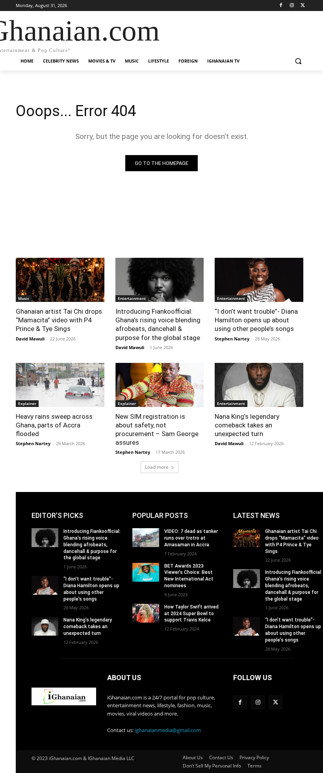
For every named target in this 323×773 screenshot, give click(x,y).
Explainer (27, 403)
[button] (298, 61)
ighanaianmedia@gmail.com (168, 730)
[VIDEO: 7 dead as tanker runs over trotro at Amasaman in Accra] (145, 537)
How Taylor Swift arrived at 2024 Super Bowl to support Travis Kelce (191, 613)
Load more (157, 467)
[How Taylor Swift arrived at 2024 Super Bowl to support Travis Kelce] (145, 613)
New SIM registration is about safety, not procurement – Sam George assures (157, 429)
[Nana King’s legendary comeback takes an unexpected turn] (259, 385)
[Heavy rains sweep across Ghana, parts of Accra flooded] (60, 385)
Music (23, 298)
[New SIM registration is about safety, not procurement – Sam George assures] (159, 385)
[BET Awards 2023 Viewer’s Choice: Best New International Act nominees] (145, 572)
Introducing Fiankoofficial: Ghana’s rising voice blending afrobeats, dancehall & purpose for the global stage (92, 544)
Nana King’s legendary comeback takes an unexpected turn (247, 425)
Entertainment (132, 298)
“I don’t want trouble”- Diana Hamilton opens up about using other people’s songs (256, 320)
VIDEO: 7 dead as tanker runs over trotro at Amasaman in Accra (191, 538)
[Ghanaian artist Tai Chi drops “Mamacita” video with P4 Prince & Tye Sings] (60, 280)
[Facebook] (281, 5)
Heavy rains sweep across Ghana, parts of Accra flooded (54, 425)
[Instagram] (291, 5)
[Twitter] (302, 5)
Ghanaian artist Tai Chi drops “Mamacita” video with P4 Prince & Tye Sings (59, 320)
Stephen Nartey (232, 339)
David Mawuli (30, 339)
